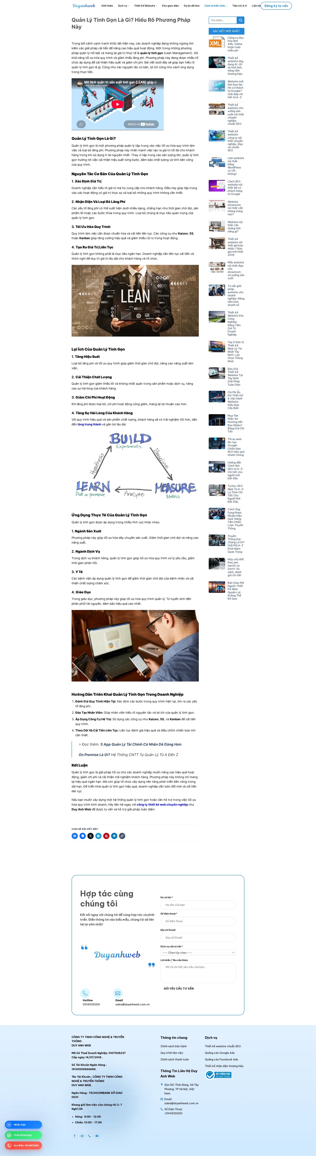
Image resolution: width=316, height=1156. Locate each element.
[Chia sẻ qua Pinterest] (106, 836)
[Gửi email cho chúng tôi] (82, 1136)
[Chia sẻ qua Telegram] (98, 836)
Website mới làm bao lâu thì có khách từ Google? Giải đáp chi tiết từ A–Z (235, 89)
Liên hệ (256, 5)
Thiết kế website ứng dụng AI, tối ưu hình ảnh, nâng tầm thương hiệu (235, 66)
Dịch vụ (122, 5)
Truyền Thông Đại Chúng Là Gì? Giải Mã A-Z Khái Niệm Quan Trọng (236, 543)
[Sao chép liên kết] (122, 836)
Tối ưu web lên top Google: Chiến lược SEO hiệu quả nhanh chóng (236, 447)
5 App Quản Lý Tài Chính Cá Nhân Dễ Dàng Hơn (140, 744)
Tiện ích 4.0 (239, 5)
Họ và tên (166, 897)
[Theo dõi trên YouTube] (97, 1136)
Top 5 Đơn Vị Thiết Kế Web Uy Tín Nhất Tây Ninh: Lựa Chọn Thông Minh (236, 352)
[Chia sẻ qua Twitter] (90, 836)
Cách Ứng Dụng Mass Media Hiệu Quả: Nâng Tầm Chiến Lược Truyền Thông (235, 519)
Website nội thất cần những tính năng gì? (235, 227)
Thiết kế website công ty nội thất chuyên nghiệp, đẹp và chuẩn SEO (235, 141)
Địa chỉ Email (167, 930)
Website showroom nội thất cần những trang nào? (235, 208)
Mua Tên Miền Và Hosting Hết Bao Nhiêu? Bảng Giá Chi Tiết (236, 423)
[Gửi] (240, 20)
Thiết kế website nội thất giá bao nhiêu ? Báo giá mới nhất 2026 (235, 246)
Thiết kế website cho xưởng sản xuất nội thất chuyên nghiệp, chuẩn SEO (236, 114)
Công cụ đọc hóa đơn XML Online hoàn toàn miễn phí (236, 44)
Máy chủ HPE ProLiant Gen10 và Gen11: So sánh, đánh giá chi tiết (236, 567)
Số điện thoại (168, 913)
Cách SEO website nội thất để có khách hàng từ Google (235, 188)
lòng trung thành (89, 424)
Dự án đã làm (191, 5)
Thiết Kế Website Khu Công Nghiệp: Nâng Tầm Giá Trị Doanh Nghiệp (236, 323)
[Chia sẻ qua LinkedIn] (114, 836)
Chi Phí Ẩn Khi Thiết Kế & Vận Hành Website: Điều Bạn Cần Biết (235, 400)
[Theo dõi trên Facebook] (75, 1136)
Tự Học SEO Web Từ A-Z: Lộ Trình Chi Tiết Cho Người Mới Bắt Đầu (236, 493)
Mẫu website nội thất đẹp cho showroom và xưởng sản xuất (236, 270)
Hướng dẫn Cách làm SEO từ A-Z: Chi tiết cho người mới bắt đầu (235, 470)
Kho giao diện (170, 5)
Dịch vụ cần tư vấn (171, 946)
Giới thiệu (107, 5)
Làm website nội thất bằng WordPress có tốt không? (236, 166)
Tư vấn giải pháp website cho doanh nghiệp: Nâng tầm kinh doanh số (236, 295)
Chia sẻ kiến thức (214, 5)
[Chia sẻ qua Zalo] (82, 836)
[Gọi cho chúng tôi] (89, 1136)
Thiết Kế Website (144, 5)
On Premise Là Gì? (94, 755)
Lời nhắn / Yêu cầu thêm (174, 960)
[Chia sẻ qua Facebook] (75, 836)
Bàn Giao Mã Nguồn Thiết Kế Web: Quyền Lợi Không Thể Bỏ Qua (236, 590)
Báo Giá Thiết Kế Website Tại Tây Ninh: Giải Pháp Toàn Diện (235, 376)
